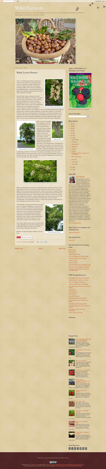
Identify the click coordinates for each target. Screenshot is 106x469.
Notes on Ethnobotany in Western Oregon (79, 256)
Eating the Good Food (74, 232)
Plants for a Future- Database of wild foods (79, 267)
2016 (71, 130)
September (74, 144)
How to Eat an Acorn (80, 401)
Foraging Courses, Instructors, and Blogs (78, 280)
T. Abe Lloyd (25, 241)
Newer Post (19, 248)
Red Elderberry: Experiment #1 (83, 370)
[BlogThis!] (42, 242)
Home (40, 248)
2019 (71, 126)
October (74, 142)
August (73, 146)
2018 (71, 128)
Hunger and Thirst (73, 262)
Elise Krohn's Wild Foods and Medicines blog (79, 264)
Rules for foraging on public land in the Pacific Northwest (83, 340)
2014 (71, 135)
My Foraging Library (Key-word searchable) (79, 278)
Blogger (67, 458)
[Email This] (40, 242)
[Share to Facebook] (45, 242)
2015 (71, 133)
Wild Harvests (29, 7)
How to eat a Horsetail (81, 360)
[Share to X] (43, 242)
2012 (71, 167)
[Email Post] (37, 241)
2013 (71, 137)
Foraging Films (72, 289)
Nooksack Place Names (74, 254)
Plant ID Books (72, 294)
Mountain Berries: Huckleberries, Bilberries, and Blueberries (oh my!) (83, 381)
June (73, 151)
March (73, 159)
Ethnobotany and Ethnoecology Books (78, 303)
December (74, 139)
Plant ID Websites (73, 292)
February (74, 162)
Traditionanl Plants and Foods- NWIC (78, 258)
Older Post (61, 248)
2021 (71, 124)
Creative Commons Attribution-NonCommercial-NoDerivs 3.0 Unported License (65, 464)
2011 (71, 169)
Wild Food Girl (72, 252)
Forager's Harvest (73, 260)
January (74, 164)
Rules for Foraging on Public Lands (77, 282)
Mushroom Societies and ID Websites (78, 298)
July (73, 149)
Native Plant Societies (74, 296)
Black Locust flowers (76, 156)
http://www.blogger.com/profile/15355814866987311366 (69, 466)
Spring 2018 (71, 240)
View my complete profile (75, 223)
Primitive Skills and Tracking (75, 312)
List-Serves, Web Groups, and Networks (78, 284)
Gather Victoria (72, 250)
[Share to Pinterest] (47, 242)
